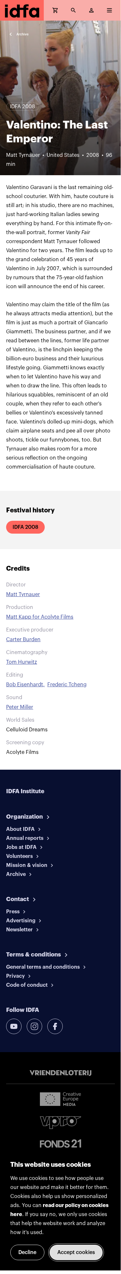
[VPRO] (60, 1122)
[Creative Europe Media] (60, 1099)
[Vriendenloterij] (60, 1073)
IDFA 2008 (25, 527)
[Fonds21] (60, 1143)
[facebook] (55, 1026)
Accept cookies (76, 1252)
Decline (27, 1252)
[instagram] (34, 1026)
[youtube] (14, 1026)
